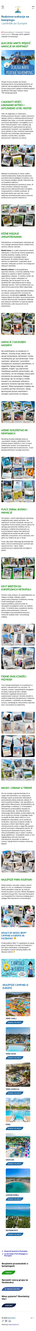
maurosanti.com (14, 1324)
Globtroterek (11, 1318)
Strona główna (8, 32)
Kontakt (9, 1305)
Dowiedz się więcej (14, 1022)
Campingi (19, 32)
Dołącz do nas (13, 1289)
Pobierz (8, 1272)
